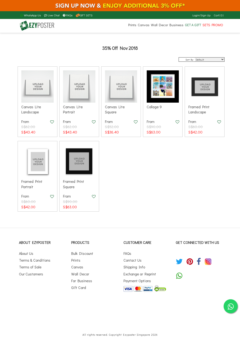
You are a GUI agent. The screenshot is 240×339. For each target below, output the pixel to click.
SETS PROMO (212, 24)
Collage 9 (154, 106)
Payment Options (137, 280)
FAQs (69, 15)
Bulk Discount (82, 253)
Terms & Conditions (34, 260)
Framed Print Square (73, 184)
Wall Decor (159, 24)
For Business (81, 280)
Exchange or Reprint (140, 273)
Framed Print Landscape (199, 109)
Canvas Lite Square (115, 109)
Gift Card (78, 287)
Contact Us (133, 260)
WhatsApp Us (32, 15)
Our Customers (31, 273)
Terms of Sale (30, 266)
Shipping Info (134, 266)
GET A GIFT (193, 24)
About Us (26, 253)
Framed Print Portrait (31, 184)
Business (176, 24)
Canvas (144, 24)
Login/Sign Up (201, 15)
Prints (132, 24)
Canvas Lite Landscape (31, 109)
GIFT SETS (86, 15)
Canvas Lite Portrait (73, 109)
